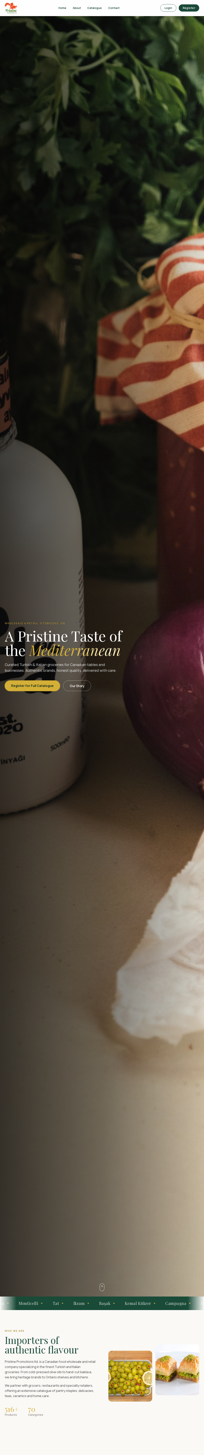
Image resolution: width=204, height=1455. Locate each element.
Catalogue (94, 8)
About (77, 8)
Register (189, 8)
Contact (114, 8)
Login (168, 8)
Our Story (77, 686)
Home (62, 8)
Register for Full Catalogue (32, 685)
